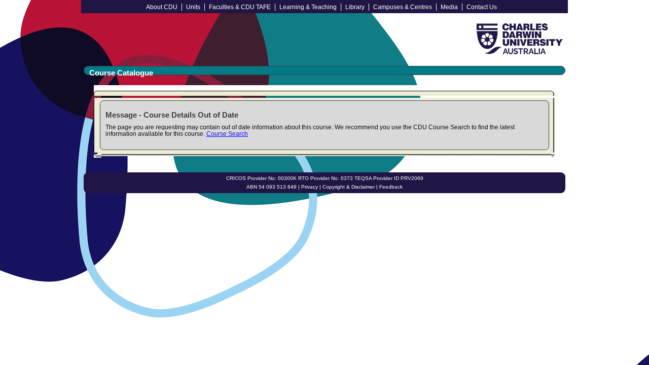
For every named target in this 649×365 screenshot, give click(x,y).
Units (193, 7)
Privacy (309, 187)
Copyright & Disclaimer (348, 187)
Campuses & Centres (402, 7)
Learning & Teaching (308, 7)
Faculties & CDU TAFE (240, 7)
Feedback (391, 187)
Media (449, 7)
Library (355, 7)
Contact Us (481, 7)
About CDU (161, 7)
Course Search (227, 133)
